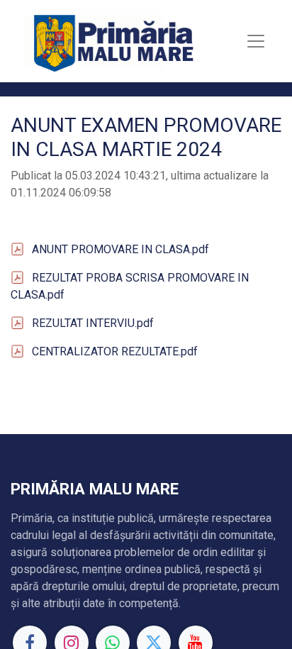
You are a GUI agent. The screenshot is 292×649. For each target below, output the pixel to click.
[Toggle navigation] (256, 41)
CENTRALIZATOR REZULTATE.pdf (115, 351)
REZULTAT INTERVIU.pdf (93, 323)
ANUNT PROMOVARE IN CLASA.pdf (120, 249)
